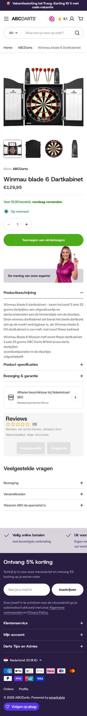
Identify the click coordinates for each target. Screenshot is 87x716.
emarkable (57, 697)
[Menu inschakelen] (6, 18)
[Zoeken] (77, 32)
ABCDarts (25, 48)
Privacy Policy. (37, 612)
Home (8, 48)
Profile (23, 689)
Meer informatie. (38, 434)
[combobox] (43, 33)
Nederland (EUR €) (23, 660)
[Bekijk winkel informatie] (75, 397)
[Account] (72, 18)
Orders (9, 689)
